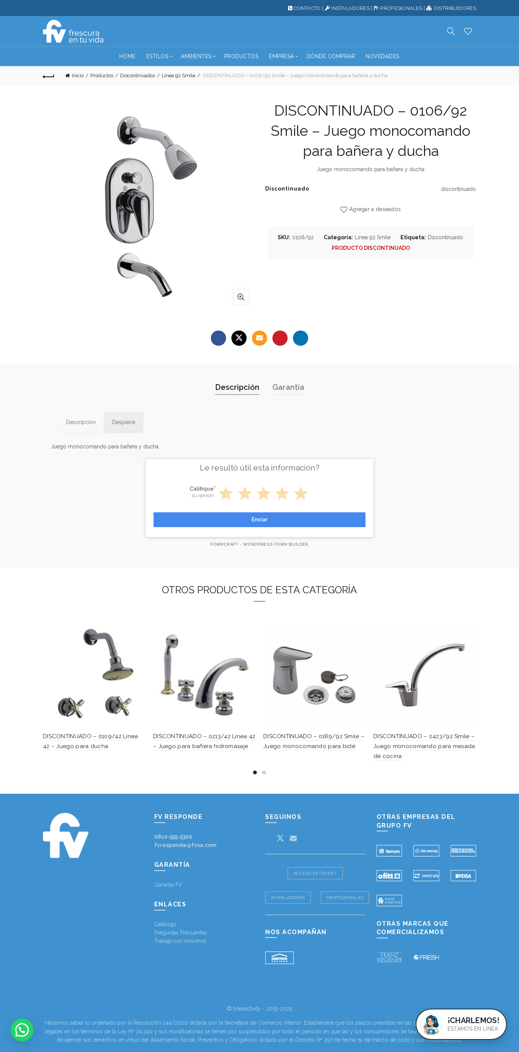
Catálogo (165, 924)
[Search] (451, 31)
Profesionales (344, 897)
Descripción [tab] (237, 387)
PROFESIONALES (401, 8)
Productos (241, 56)
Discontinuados (137, 75)
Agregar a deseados (375, 209)
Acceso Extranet (315, 873)
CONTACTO (307, 8)
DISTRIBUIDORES (455, 8)
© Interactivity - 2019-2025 (259, 1009)
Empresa (281, 56)
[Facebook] (218, 338)
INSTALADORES (350, 8)
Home (127, 56)
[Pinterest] (280, 338)
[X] (239, 338)
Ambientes (196, 56)
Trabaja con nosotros (180, 941)
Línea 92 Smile (178, 75)
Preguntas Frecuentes (180, 933)
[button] (22, 1030)
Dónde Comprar (331, 56)
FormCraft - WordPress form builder (259, 544)
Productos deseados (468, 31)
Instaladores (288, 897)
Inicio (78, 75)
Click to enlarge (241, 297)
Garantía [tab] (288, 387)
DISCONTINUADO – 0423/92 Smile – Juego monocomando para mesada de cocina (424, 746)
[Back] (48, 75)
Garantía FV (168, 885)
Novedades (382, 56)
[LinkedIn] (300, 338)
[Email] (259, 338)
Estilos (157, 56)
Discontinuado (445, 237)
